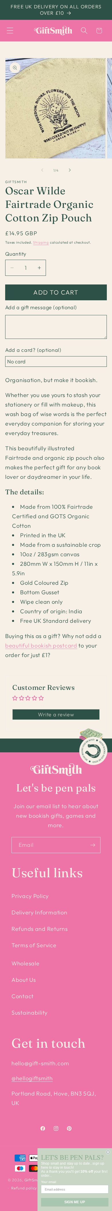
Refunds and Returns (39, 928)
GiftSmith (33, 1180)
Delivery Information (39, 912)
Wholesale (25, 963)
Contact (22, 996)
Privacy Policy (30, 895)
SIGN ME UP (74, 1202)
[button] (10, 30)
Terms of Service (34, 945)
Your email (48, 1181)
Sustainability (29, 1012)
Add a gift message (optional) (41, 307)
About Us (23, 979)
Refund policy (24, 1188)
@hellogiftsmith (32, 1078)
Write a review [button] (56, 714)
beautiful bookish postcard (41, 645)
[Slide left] (42, 170)
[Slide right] (69, 170)
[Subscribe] (92, 845)
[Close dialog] (108, 1152)
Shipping (41, 242)
